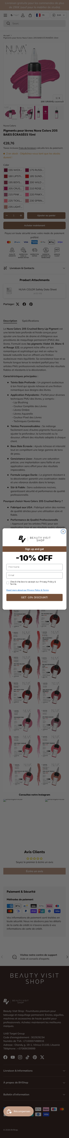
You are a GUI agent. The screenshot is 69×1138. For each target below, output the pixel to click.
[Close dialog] (63, 531)
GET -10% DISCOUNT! (34, 597)
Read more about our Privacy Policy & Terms (27, 590)
